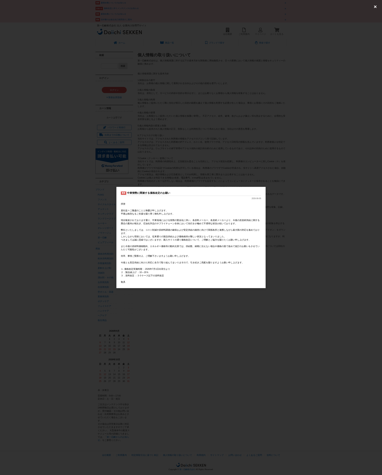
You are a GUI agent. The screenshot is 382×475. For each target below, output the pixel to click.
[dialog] (191, 237)
